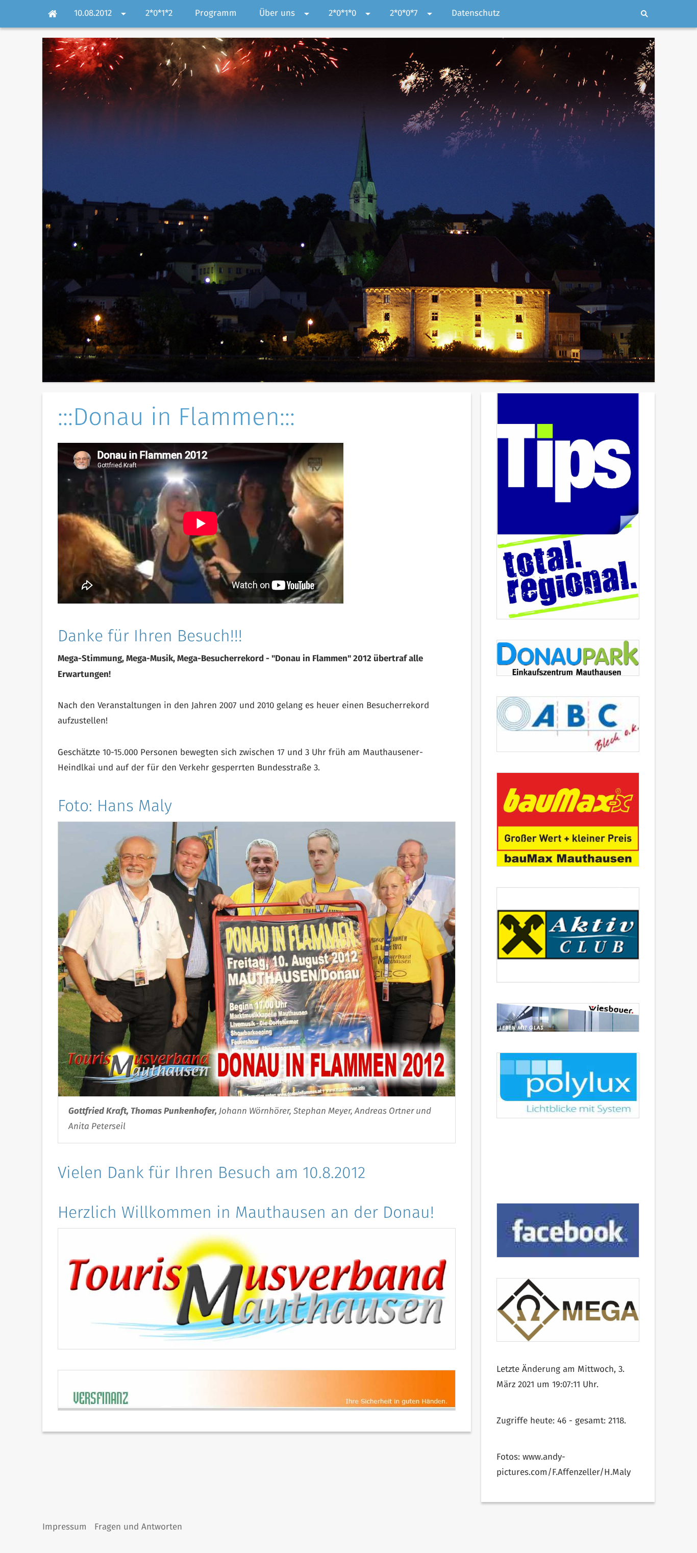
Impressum (64, 1527)
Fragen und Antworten (138, 1527)
